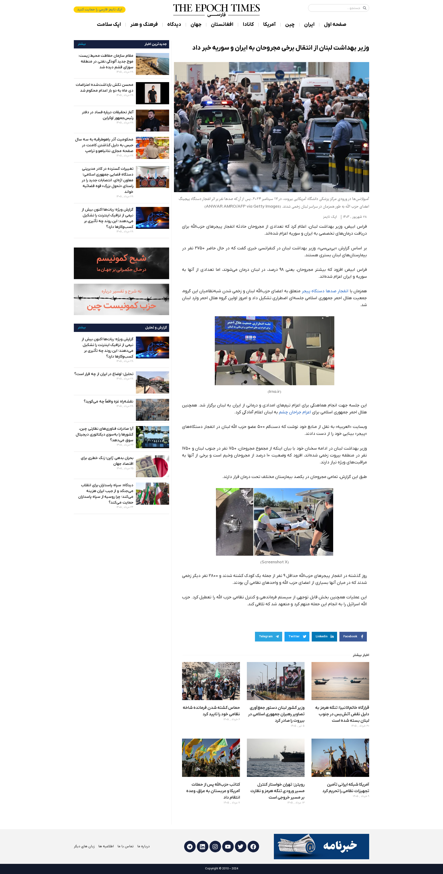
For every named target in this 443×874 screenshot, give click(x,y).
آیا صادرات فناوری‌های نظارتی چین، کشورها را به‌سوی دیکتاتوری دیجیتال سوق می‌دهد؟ (104, 434)
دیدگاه (174, 24)
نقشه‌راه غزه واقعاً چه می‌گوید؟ (108, 401)
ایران (309, 24)
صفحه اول (335, 24)
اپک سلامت (109, 24)
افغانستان (222, 24)
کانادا (248, 24)
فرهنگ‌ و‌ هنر (144, 24)
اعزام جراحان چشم (295, 412)
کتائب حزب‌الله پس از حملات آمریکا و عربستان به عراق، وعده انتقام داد (213, 791)
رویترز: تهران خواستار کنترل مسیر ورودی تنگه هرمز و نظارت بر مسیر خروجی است (277, 791)
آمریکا (269, 24)
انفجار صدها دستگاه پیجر (325, 291)
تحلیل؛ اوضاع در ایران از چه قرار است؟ (103, 374)
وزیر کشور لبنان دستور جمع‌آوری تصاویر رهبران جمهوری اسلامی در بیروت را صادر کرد (276, 714)
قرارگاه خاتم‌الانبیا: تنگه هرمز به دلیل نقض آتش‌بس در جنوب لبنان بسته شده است (342, 714)
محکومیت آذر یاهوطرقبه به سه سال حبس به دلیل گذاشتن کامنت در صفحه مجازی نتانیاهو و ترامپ (104, 145)
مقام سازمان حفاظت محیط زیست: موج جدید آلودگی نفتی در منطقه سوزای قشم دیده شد (105, 61)
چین (290, 24)
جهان (196, 24)
